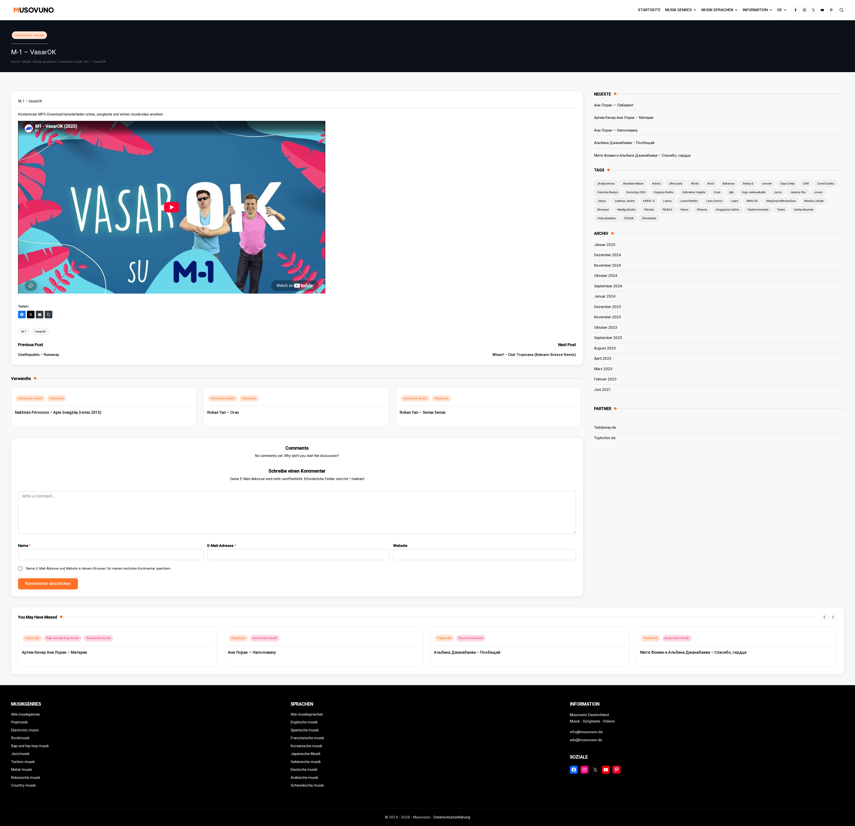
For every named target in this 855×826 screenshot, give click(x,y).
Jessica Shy (798, 192)
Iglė (731, 192)
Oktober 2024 (605, 275)
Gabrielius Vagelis (693, 192)
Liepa (734, 201)
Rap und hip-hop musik (30, 746)
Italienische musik (306, 761)
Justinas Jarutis (624, 201)
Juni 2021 (602, 389)
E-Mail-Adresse (221, 545)
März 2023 (603, 369)
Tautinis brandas (758, 209)
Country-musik (23, 785)
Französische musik (307, 738)
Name (24, 545)
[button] (824, 617)
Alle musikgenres (25, 714)
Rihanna (702, 209)
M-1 (23, 331)
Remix (684, 209)
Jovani (818, 192)
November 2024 (607, 265)
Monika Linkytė (814, 201)
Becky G (748, 183)
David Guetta (825, 183)
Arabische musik (304, 777)
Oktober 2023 (605, 327)
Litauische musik (29, 35)
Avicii (710, 183)
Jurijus (601, 201)
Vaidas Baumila (803, 209)
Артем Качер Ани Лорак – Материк (624, 117)
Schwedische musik (307, 785)
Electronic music (25, 730)
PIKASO (667, 209)
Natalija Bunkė (626, 209)
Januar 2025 (604, 244)
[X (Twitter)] (31, 314)
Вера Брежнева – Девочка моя (669, 652)
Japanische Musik (305, 753)
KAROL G (649, 201)
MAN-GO (752, 201)
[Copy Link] (48, 314)
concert (767, 183)
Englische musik (304, 722)
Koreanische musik (306, 746)
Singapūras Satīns (727, 209)
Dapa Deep (787, 183)
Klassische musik (25, 777)
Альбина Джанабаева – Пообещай (624, 142)
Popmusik (57, 398)
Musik (26, 61)
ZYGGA (628, 218)
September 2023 (608, 337)
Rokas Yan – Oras (223, 412)
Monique (603, 209)
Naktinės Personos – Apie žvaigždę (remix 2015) (58, 412)
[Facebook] (22, 314)
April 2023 (602, 358)
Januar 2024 (604, 296)
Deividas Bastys (607, 192)
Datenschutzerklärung (452, 817)
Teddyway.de (605, 427)
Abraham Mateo (633, 183)
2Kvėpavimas (606, 183)
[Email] (39, 314)
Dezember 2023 (607, 306)
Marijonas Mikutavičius (781, 201)
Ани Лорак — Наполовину (616, 130)
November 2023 (607, 317)
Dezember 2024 (607, 255)
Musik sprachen (45, 61)
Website (400, 545)
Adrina (656, 183)
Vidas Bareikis (606, 218)
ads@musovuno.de (586, 740)
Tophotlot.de (604, 438)
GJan (717, 192)
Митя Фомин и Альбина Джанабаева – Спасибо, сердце (642, 155)
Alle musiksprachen (307, 714)
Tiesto (781, 209)
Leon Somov (714, 201)
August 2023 (605, 348)
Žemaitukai (649, 218)
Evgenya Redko (664, 192)
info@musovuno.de (586, 732)
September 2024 (608, 286)
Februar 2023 (605, 379)
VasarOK (40, 331)
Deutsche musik (304, 769)
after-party (675, 183)
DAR (806, 183)
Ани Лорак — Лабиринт (614, 105)
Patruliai (649, 209)
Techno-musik (23, 761)
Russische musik (59, 638)
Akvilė (695, 183)
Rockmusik (20, 738)
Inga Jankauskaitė (753, 192)
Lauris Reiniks (689, 201)
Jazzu (778, 192)
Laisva (667, 201)
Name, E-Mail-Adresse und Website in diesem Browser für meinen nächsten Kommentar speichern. (98, 568)
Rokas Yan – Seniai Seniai (422, 412)
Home (15, 61)
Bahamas (729, 183)
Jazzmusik (20, 753)
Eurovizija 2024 (635, 192)
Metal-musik (21, 769)
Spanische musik (305, 730)
